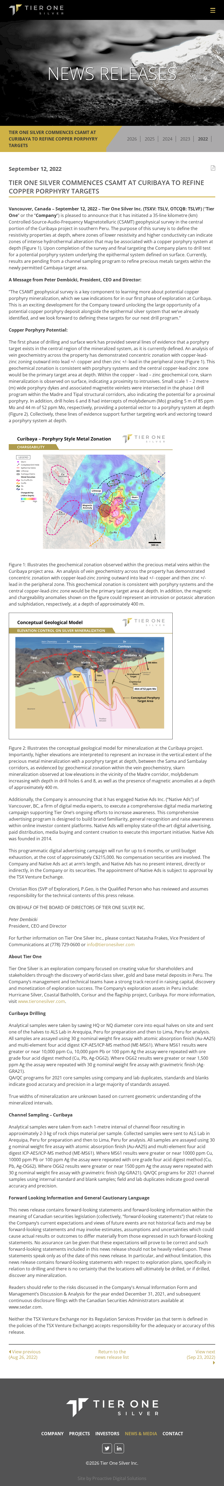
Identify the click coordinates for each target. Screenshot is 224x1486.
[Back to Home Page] (112, 1407)
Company (52, 1434)
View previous (25, 1354)
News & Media (141, 1434)
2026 (132, 139)
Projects (79, 1434)
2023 (185, 139)
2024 (167, 139)
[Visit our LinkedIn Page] (119, 1448)
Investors (107, 1434)
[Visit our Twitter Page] (107, 1448)
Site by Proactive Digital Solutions (112, 1478)
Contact (173, 1434)
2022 (203, 139)
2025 (150, 139)
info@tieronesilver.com (111, 945)
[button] (212, 10)
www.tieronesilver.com (41, 1001)
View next (201, 1354)
